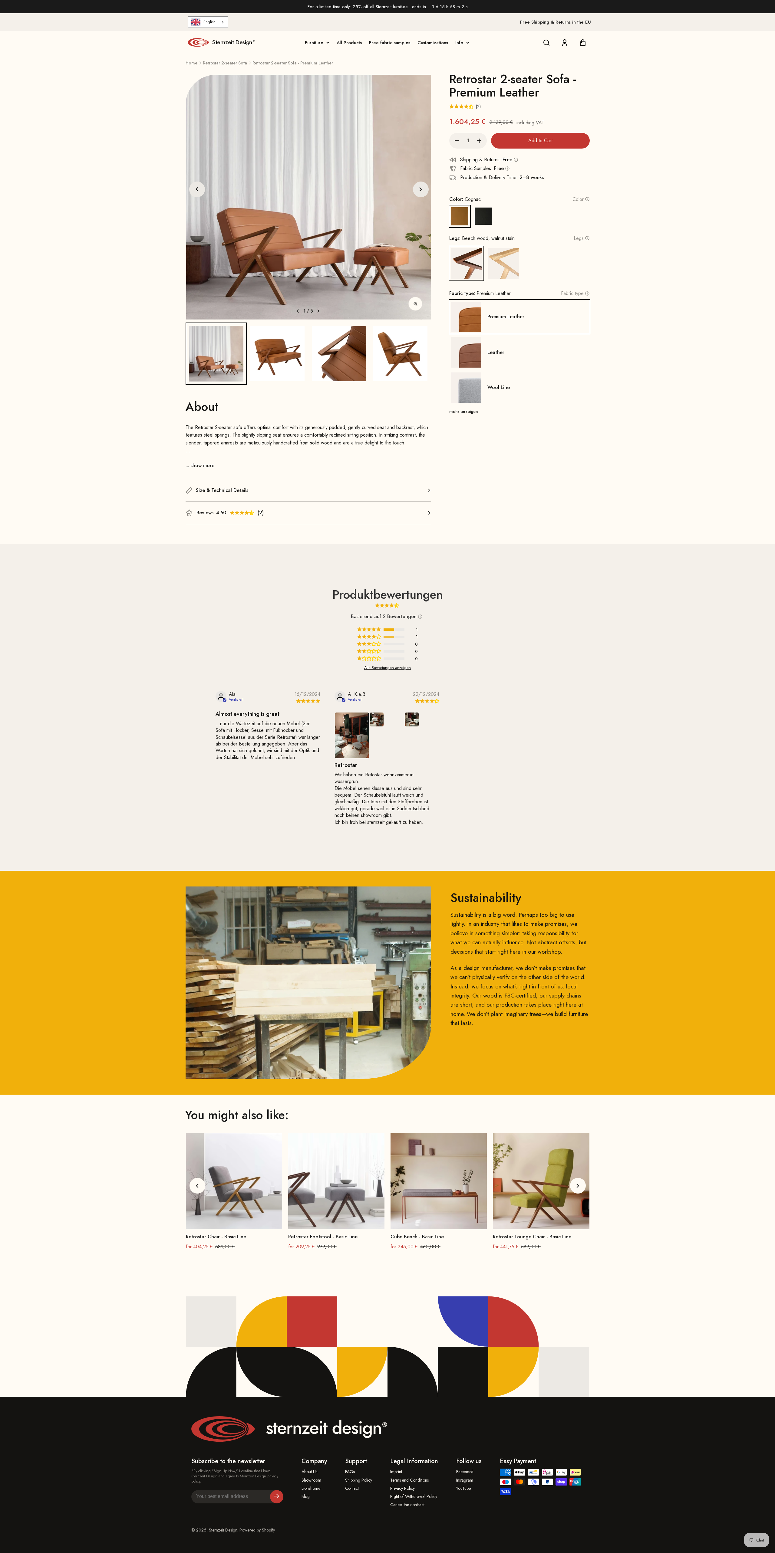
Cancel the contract (407, 1504)
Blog (306, 1496)
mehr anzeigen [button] (463, 411)
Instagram (464, 1480)
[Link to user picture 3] (411, 719)
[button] (216, 354)
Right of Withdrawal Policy (413, 1496)
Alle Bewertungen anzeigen (387, 668)
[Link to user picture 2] (376, 719)
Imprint (396, 1471)
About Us (309, 1471)
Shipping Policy (358, 1480)
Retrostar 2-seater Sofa (225, 63)
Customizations (432, 42)
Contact (352, 1488)
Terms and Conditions (409, 1480)
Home (191, 63)
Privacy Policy (402, 1488)
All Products (349, 42)
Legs (579, 238)
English (209, 22)
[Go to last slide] (197, 189)
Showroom (311, 1480)
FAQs (350, 1471)
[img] (307, 701)
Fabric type (572, 293)
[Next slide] (421, 189)
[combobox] (208, 22)
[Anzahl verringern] (456, 141)
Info (459, 42)
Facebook (464, 1471)
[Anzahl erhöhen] (479, 141)
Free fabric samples (389, 42)
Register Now (276, 1496)
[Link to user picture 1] (352, 735)
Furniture (314, 42)
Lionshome (311, 1488)
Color (578, 199)
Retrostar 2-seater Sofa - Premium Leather (292, 63)
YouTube (463, 1488)
